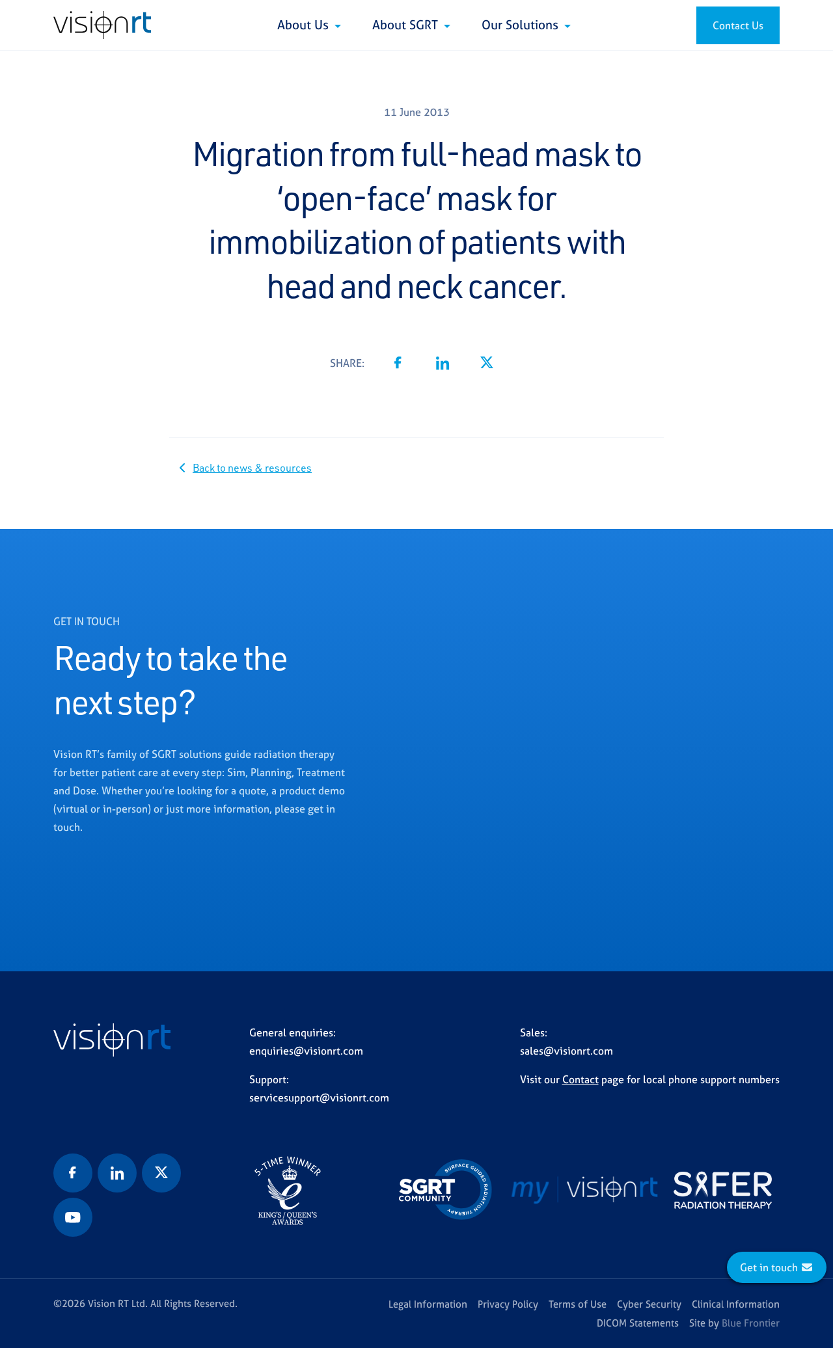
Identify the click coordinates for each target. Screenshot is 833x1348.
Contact (580, 1079)
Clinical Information (736, 1304)
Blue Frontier (751, 1323)
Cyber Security (649, 1304)
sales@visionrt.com (566, 1050)
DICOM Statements (638, 1323)
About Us (304, 25)
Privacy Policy (508, 1304)
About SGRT (406, 25)
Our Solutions (522, 25)
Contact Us (738, 25)
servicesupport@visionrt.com (319, 1097)
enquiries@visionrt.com (306, 1050)
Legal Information (428, 1304)
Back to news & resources (252, 467)
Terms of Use (578, 1304)
